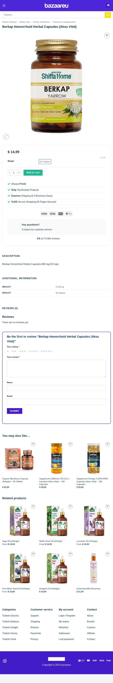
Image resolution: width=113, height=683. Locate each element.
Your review (13, 357)
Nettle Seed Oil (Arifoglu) (50, 541)
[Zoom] (6, 137)
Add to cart (33, 172)
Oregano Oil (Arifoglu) (49, 588)
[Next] (110, 467)
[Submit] (108, 15)
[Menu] (4, 5)
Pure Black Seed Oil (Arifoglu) (16, 588)
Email (9, 396)
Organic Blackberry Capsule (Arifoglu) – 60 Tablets (15, 480)
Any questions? (31, 224)
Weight (11, 161)
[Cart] (108, 5)
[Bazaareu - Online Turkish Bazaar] (56, 5)
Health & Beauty (9, 22)
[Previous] (2, 467)
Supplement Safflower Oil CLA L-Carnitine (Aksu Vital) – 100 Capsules (54, 481)
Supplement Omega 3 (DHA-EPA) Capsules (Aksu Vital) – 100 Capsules (92, 481)
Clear (102, 157)
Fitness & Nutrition (41, 22)
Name (10, 382)
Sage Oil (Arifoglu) (10, 541)
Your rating (13, 347)
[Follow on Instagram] (4, 661)
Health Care (25, 22)
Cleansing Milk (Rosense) (88, 588)
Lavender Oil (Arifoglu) (87, 541)
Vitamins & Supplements (64, 22)
